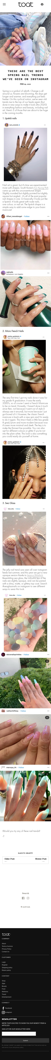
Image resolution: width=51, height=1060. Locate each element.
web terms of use (7, 1047)
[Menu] (4, 5)
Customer (6, 957)
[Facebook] (23, 898)
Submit (25, 1040)
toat (28, 907)
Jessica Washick (35, 575)
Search (25, 893)
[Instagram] (28, 898)
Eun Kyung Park (41, 187)
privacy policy (19, 1047)
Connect (6, 1002)
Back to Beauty (25, 853)
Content (5, 976)
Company (5, 938)
